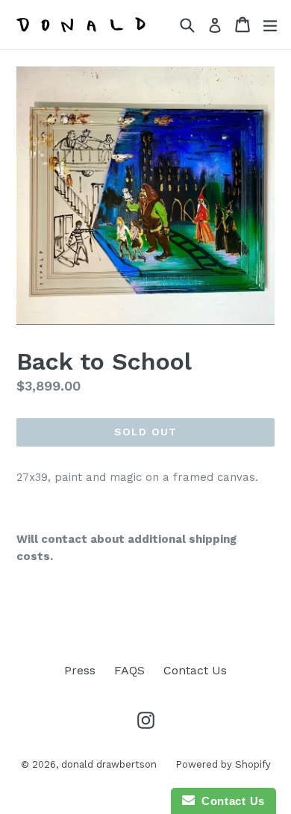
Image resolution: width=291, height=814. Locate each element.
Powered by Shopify (223, 764)
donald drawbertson (109, 764)
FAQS (129, 670)
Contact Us (195, 670)
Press (80, 670)
